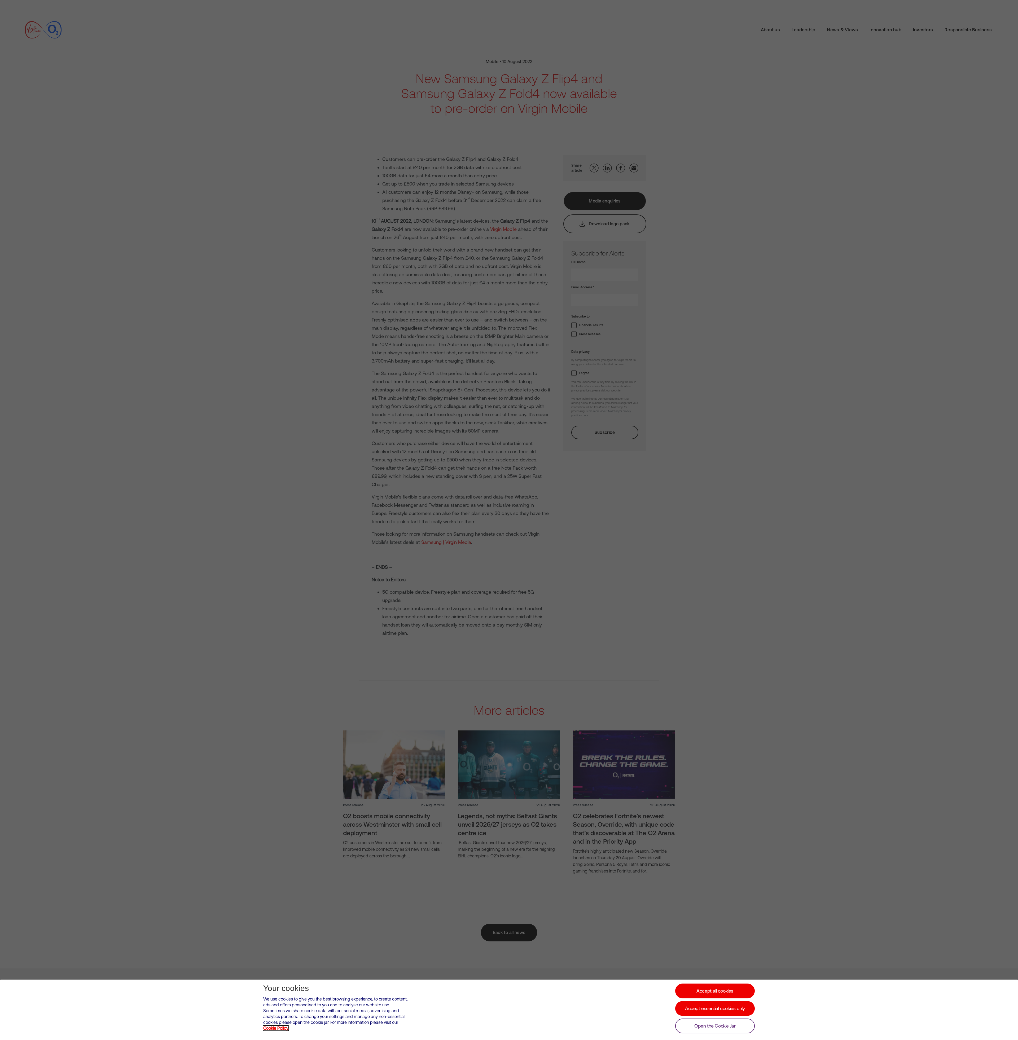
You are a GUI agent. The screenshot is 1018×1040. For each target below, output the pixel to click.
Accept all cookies (714, 991)
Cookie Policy (275, 1028)
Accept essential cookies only (715, 1008)
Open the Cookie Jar (714, 1026)
